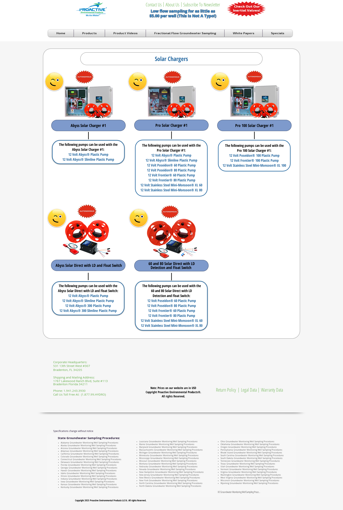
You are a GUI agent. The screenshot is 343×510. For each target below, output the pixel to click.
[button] (181, 4)
